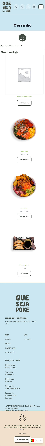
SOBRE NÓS (10, 348)
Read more (22, 434)
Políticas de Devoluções (10, 366)
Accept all (22, 439)
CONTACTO (10, 352)
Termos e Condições (9, 373)
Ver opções (24, 103)
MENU (7, 344)
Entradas (28, 339)
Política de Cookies (9, 380)
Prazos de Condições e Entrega (10, 395)
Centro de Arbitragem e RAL (12, 387)
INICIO (7, 339)
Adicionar (24, 273)
